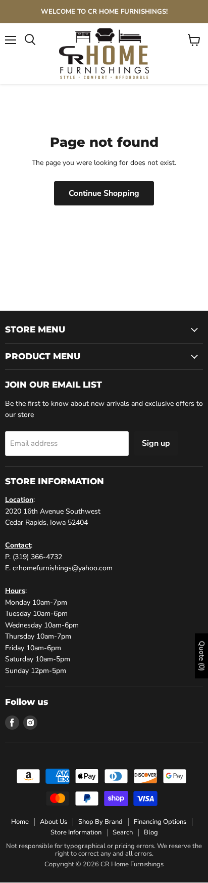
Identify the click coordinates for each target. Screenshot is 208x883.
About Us (53, 821)
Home (20, 821)
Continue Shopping (104, 193)
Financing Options (160, 821)
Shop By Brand (100, 821)
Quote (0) (201, 655)
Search (123, 832)
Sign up (156, 443)
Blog (151, 832)
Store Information (75, 832)
